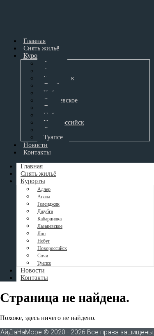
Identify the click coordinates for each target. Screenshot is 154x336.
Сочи (42, 256)
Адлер (44, 189)
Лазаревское (49, 226)
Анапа (43, 197)
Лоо (41, 233)
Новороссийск (52, 248)
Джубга (45, 211)
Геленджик (48, 204)
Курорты (35, 55)
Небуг (43, 241)
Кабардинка (49, 219)
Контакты (37, 152)
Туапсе (53, 137)
